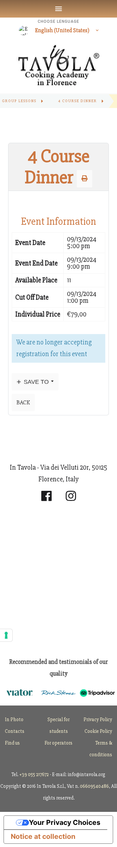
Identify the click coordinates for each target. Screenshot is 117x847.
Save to (36, 381)
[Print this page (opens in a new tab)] (84, 178)
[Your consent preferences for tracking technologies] (6, 635)
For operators (58, 743)
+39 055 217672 (34, 774)
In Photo (14, 719)
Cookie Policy (98, 731)
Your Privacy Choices (64, 822)
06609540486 (94, 786)
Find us (12, 743)
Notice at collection (43, 836)
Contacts (14, 731)
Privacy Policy (98, 719)
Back (23, 402)
